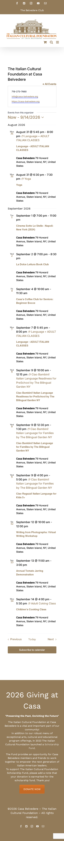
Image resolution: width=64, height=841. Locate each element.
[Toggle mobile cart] (45, 42)
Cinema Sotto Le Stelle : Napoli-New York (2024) (34, 227)
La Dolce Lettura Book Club (32, 264)
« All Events (49, 84)
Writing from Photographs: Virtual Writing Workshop (36, 534)
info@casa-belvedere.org (25, 96)
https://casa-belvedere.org (26, 101)
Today (32, 639)
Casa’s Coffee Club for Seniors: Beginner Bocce (34, 301)
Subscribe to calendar (32, 649)
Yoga (19, 185)
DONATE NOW (32, 789)
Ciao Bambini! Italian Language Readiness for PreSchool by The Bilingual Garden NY (35, 396)
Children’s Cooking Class (31, 609)
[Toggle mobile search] (51, 42)
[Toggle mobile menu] (57, 42)
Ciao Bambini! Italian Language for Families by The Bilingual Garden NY (34, 446)
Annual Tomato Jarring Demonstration (29, 572)
